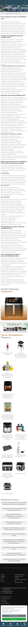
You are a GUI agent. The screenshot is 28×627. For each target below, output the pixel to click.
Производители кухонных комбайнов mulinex (14, 522)
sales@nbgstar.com (8, 591)
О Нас (17, 624)
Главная (2, 13)
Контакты (24, 624)
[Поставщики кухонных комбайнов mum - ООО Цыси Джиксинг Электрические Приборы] (4, 2)
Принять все (14, 619)
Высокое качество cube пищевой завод (14, 534)
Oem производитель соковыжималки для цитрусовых (14, 554)
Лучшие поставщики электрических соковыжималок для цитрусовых (14, 503)
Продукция (10, 624)
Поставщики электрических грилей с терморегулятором (14, 509)
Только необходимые (14, 615)
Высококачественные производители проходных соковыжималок (14, 516)
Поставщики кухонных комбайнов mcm (14, 548)
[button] (24, 306)
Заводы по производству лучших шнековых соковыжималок (14, 528)
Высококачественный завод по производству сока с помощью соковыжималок (14, 541)
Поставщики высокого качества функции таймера (14, 560)
